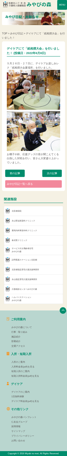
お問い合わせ (18, 440)
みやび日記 (16, 33)
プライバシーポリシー (22, 436)
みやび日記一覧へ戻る (20, 183)
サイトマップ (18, 431)
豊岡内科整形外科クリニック (24, 230)
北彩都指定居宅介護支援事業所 (25, 269)
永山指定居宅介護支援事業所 (24, 279)
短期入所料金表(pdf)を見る (25, 376)
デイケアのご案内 (20, 392)
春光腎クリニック (19, 240)
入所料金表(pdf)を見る (22, 366)
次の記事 (52, 173)
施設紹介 (15, 336)
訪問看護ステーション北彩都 (24, 260)
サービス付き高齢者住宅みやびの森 (22, 250)
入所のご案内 (18, 362)
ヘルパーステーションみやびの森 (21, 299)
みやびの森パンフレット (23, 417)
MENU (62, 5)
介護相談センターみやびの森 (24, 289)
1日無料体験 (17, 396)
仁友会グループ (19, 422)
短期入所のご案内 (20, 371)
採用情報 (15, 426)
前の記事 (15, 173)
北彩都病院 (16, 211)
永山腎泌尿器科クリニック (23, 221)
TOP (4, 33)
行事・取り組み (19, 332)
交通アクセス (18, 346)
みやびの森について (21, 327)
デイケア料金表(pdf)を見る (25, 401)
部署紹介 (15, 341)
